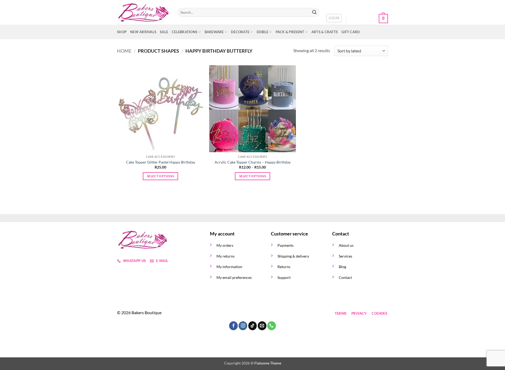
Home (124, 51)
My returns (225, 256)
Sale (164, 32)
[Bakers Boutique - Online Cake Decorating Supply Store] (143, 12)
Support (284, 277)
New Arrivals (143, 32)
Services (345, 256)
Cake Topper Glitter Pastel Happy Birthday (160, 162)
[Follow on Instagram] (224, 313)
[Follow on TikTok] (233, 313)
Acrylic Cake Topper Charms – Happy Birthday (253, 162)
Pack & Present (290, 32)
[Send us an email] (243, 313)
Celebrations (184, 32)
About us (346, 245)
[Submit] (314, 12)
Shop (122, 32)
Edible (263, 32)
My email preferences (234, 277)
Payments (285, 245)
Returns (283, 266)
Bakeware (214, 32)
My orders (224, 245)
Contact (345, 277)
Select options (160, 176)
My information (229, 266)
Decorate (240, 32)
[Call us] (252, 313)
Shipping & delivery (293, 256)
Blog (342, 266)
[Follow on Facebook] (214, 313)
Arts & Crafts (324, 32)
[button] (334, 18)
